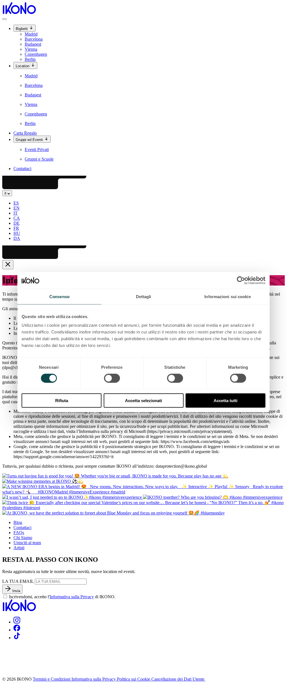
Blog (17, 522)
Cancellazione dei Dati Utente (178, 679)
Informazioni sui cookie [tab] (227, 296)
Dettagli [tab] (143, 296)
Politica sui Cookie (134, 679)
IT (15, 213)
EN (16, 208)
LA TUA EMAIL (18, 581)
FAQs (18, 532)
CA (16, 218)
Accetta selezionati (143, 400)
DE (16, 223)
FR (16, 228)
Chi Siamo (22, 537)
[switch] (112, 378)
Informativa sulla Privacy (72, 596)
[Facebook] (16, 629)
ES (16, 203)
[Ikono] (19, 609)
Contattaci (22, 168)
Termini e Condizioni (52, 679)
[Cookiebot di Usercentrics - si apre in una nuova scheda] (240, 280)
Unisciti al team (27, 542)
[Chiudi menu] (7, 264)
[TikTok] (16, 637)
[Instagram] (16, 622)
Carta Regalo (25, 133)
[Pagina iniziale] (19, 12)
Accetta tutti (225, 400)
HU (16, 233)
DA (16, 238)
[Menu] (4, 19)
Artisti (18, 547)
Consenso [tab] (59, 296)
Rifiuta (61, 400)
